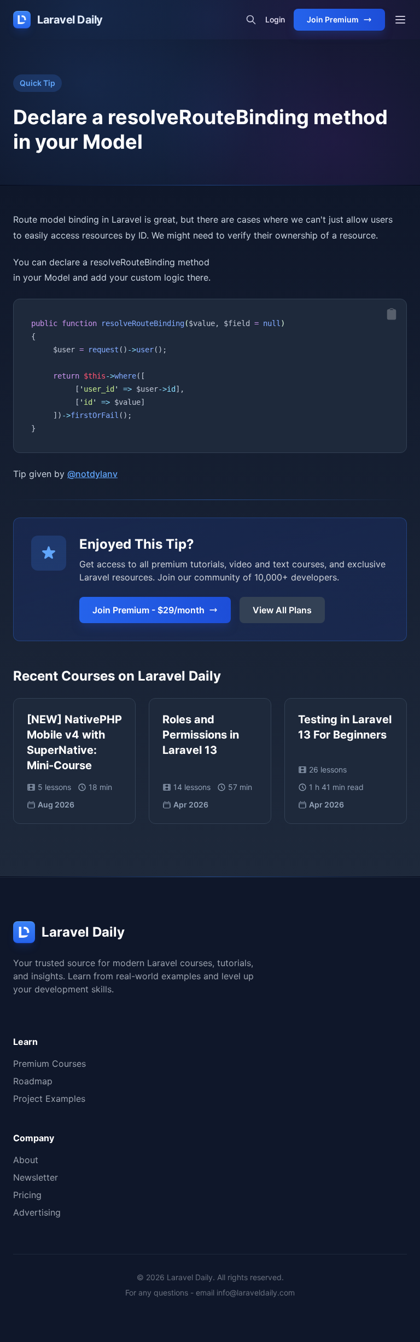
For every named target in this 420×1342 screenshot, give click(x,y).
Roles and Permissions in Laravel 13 (200, 735)
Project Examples (49, 1098)
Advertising (37, 1212)
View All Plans (282, 610)
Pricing (27, 1194)
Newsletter (35, 1177)
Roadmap (32, 1081)
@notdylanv (92, 473)
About (25, 1159)
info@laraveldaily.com (256, 1292)
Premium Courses (49, 1063)
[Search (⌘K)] (251, 19)
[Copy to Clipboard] (391, 314)
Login (275, 19)
